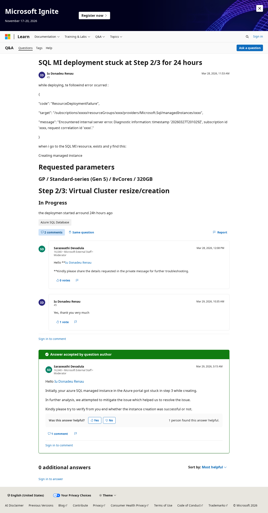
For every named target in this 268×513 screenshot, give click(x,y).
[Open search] (247, 36)
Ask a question (250, 48)
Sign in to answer (51, 479)
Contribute (80, 505)
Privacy (98, 505)
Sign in (258, 36)
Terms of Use (163, 505)
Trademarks (217, 505)
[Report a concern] (77, 280)
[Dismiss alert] (259, 8)
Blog (61, 505)
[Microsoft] (7, 36)
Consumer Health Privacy (128, 505)
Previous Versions (41, 505)
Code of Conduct (189, 505)
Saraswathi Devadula (69, 248)
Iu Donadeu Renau (60, 73)
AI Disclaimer (14, 505)
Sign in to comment (52, 339)
